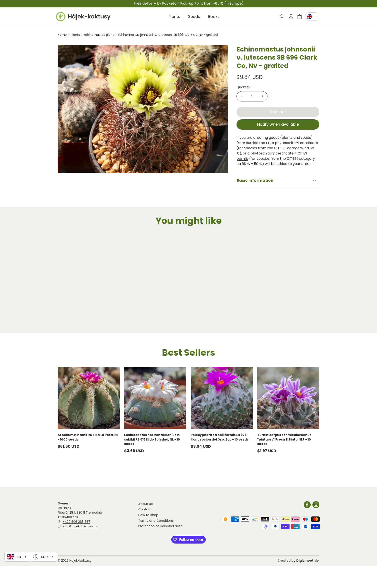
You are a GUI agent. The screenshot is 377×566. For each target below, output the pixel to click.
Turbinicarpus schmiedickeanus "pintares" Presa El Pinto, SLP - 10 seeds (284, 439)
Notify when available (278, 124)
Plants (76, 35)
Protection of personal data (160, 526)
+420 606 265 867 (76, 522)
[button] (282, 16)
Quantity (243, 87)
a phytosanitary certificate (295, 142)
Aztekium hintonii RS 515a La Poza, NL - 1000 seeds (88, 437)
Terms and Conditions (156, 520)
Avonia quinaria (137, 312)
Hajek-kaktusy (80, 560)
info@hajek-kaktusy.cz (80, 526)
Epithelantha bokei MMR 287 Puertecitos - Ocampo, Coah (281, 314)
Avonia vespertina (206, 312)
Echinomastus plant (99, 35)
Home (62, 35)
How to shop (148, 515)
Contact (145, 509)
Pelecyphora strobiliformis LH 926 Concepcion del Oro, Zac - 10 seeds (219, 437)
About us (145, 504)
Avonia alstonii (70, 312)
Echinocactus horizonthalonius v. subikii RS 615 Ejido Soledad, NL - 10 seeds (152, 439)
